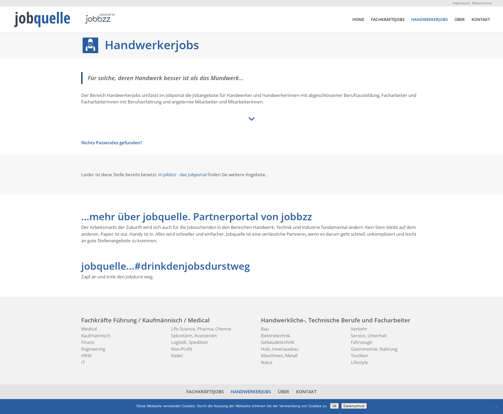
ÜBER (460, 20)
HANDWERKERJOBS (429, 20)
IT (83, 362)
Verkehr (359, 329)
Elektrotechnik (275, 336)
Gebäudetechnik (277, 342)
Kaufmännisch (95, 336)
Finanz (87, 342)
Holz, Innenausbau (280, 349)
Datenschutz (482, 3)
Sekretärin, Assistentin (194, 336)
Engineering (93, 349)
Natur (267, 362)
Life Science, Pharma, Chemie (201, 329)
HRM (86, 355)
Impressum (461, 3)
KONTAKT (481, 20)
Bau (265, 329)
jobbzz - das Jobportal (184, 175)
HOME (358, 20)
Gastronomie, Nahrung (374, 349)
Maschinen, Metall (279, 355)
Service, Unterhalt (369, 336)
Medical (89, 329)
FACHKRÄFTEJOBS (387, 20)
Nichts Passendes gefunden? (111, 143)
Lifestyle (359, 362)
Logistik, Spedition (189, 342)
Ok (334, 406)
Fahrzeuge (361, 342)
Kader (177, 355)
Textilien (359, 355)
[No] (496, 406)
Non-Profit (181, 349)
